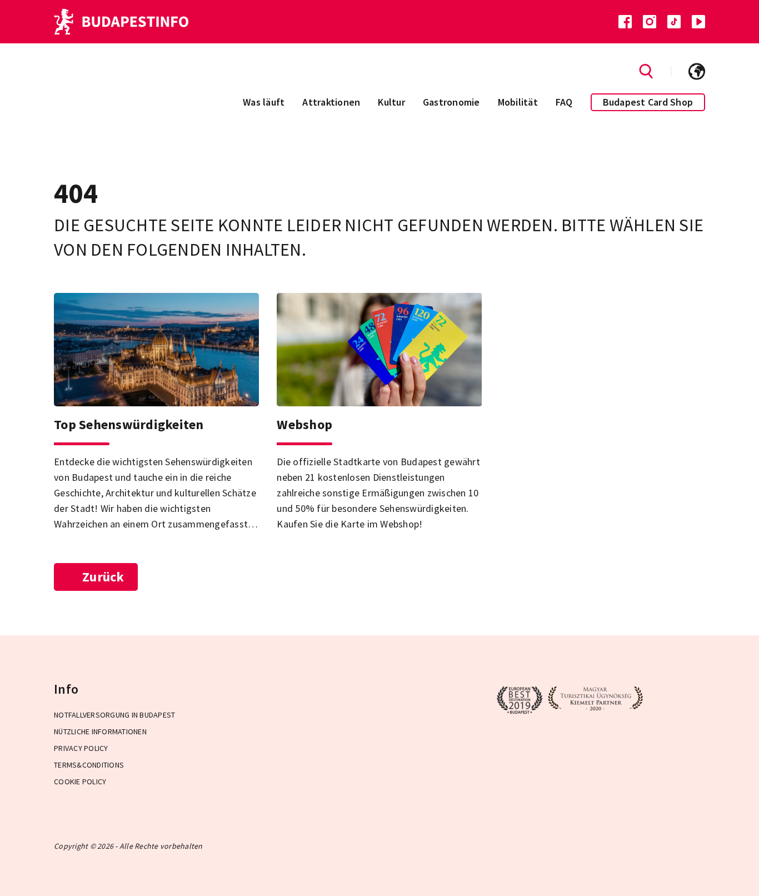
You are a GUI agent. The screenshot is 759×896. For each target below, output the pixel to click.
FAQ (564, 102)
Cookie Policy (80, 781)
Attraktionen (331, 102)
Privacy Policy (81, 748)
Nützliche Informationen (100, 731)
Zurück (103, 576)
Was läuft (263, 102)
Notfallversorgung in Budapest (114, 715)
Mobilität (518, 102)
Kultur (391, 102)
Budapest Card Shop (648, 102)
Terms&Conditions (89, 765)
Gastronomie (451, 102)
